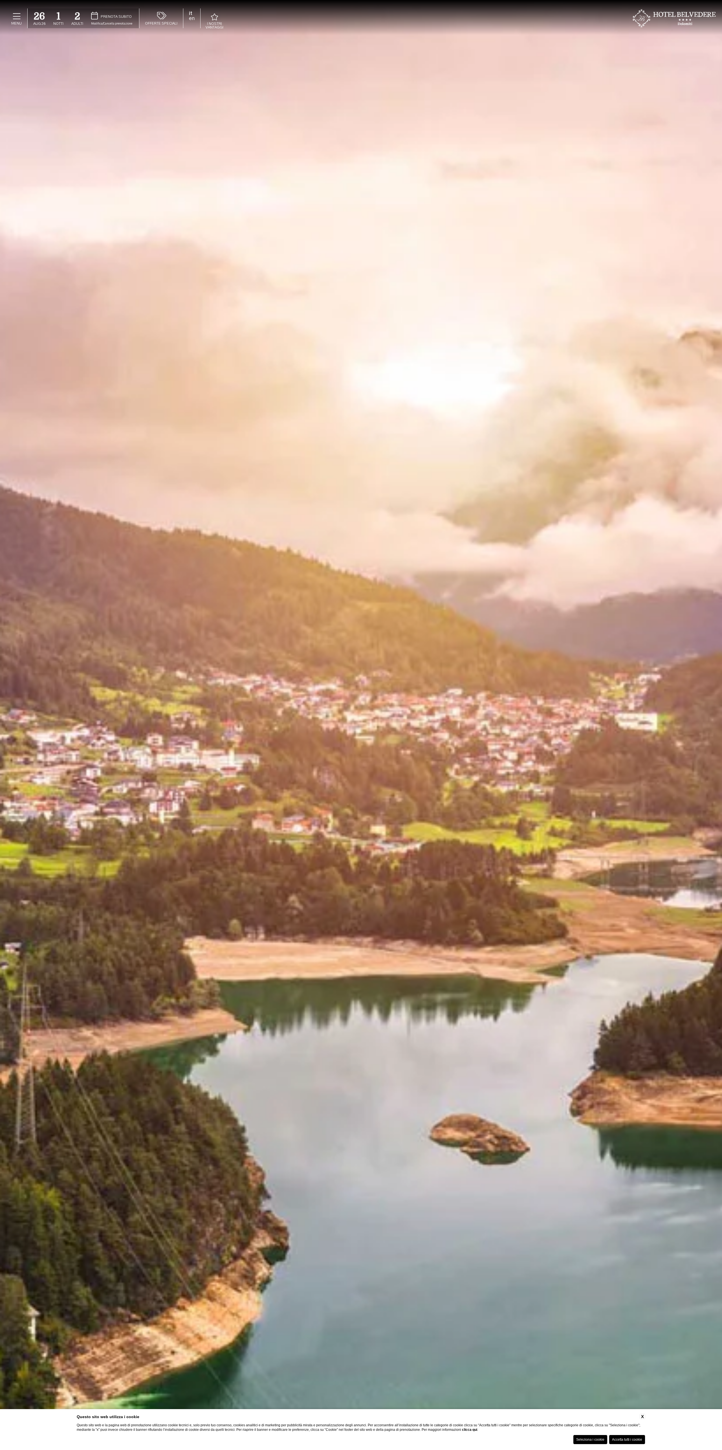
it (190, 13)
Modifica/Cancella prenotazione (111, 23)
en (192, 18)
